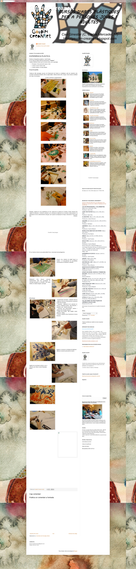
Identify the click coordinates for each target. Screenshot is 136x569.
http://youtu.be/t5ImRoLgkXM (87, 328)
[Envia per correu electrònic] (47, 489)
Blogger (75, 551)
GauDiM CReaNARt (94, 115)
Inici (53, 533)
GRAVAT (91, 92)
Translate (93, 315)
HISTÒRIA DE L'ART (94, 108)
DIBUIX (91, 146)
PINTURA (92, 100)
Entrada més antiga (73, 533)
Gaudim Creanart (51, 8)
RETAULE (92, 123)
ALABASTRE (92, 153)
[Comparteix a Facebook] (52, 489)
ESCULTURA (93, 138)
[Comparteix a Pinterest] (53, 489)
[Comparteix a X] (50, 489)
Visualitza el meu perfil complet (42, 46)
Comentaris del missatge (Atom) (43, 535)
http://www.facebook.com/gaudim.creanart (91, 376)
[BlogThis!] (49, 489)
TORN (91, 130)
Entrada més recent (34, 533)
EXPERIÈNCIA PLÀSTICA (95, 161)
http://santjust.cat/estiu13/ (88, 346)
